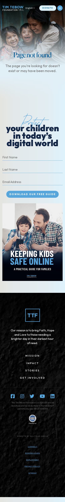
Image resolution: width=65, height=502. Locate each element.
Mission (32, 355)
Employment (32, 460)
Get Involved (32, 377)
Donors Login (32, 453)
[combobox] (32, 8)
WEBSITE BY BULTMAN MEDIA (32, 436)
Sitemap (32, 473)
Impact (32, 363)
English (29, 8)
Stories (32, 370)
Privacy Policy (32, 466)
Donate (47, 8)
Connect (32, 446)
